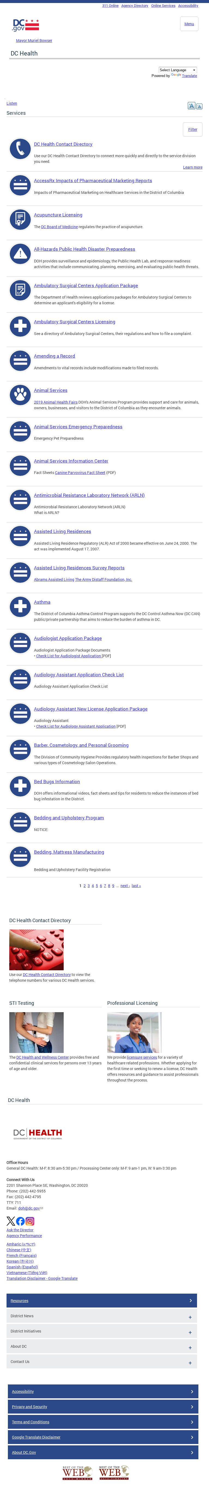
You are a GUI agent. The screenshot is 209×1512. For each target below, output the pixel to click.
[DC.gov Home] (25, 30)
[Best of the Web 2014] (77, 1480)
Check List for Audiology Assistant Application (76, 726)
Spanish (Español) (22, 1266)
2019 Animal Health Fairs (56, 402)
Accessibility (188, 5)
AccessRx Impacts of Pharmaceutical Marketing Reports (93, 180)
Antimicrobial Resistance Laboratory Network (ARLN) (89, 495)
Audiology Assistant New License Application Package (90, 709)
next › (125, 885)
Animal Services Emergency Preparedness (78, 426)
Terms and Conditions (30, 1421)
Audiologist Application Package (68, 638)
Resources (19, 1300)
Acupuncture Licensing (58, 215)
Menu (189, 23)
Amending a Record (54, 356)
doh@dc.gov (29, 1208)
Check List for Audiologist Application (69, 655)
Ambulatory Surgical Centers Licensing (74, 321)
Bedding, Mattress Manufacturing (69, 852)
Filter (192, 129)
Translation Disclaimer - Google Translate (42, 1278)
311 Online (110, 5)
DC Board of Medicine (59, 226)
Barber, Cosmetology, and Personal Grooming (81, 745)
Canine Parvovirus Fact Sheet (80, 472)
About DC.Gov (24, 1452)
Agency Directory (134, 5)
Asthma (42, 602)
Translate (189, 75)
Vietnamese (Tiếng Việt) (27, 1272)
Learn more (192, 167)
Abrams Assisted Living (54, 579)
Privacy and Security (29, 1406)
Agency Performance (24, 1235)
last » (136, 885)
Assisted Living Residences (62, 531)
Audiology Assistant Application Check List (79, 674)
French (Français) (22, 1255)
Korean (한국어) (20, 1261)
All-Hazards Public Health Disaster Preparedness (84, 249)
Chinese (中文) (19, 1249)
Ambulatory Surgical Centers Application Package (86, 285)
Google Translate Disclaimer (36, 1437)
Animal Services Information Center (71, 461)
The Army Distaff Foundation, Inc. (103, 579)
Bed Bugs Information (57, 781)
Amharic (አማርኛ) (21, 1244)
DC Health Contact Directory (63, 144)
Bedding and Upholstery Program (69, 817)
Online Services (163, 5)
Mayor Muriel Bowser (34, 40)
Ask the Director (20, 1229)
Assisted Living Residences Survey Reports (79, 568)
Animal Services (50, 390)
